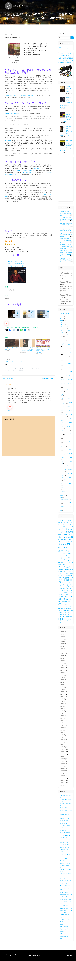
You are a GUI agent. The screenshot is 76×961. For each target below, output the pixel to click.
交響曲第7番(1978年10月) (11, 95)
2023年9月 (62, 699)
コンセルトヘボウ (22, 368)
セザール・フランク (66, 386)
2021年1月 (62, 775)
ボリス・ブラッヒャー (66, 441)
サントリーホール (66, 565)
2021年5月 (62, 766)
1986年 (62, 522)
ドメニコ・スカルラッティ (66, 858)
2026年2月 (62, 646)
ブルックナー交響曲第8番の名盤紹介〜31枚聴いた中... (66, 225)
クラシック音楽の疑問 (65, 313)
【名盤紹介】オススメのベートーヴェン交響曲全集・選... (66, 240)
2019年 (68, 524)
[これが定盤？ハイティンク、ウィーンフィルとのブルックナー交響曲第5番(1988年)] (27, 343)
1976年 (61, 520)
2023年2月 (62, 715)
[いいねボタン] (6, 323)
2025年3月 (62, 660)
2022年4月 (62, 739)
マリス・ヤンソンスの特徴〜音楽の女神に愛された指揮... (66, 219)
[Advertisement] (28, 216)
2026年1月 (62, 648)
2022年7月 (62, 732)
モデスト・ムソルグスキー (66, 894)
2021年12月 (63, 749)
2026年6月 (62, 636)
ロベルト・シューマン (66, 487)
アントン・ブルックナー (11, 361)
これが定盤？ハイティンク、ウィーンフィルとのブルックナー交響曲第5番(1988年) (27, 349)
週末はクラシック (65, 506)
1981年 (7, 368)
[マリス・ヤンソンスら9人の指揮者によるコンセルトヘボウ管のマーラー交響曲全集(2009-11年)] (43, 343)
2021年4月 (62, 768)
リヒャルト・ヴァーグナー (66, 905)
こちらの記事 (8, 140)
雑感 (61, 510)
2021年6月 (62, 763)
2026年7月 (62, 634)
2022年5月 (62, 737)
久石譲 (62, 491)
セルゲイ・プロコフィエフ (66, 847)
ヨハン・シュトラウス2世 (66, 899)
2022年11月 (63, 723)
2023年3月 (62, 713)
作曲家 (61, 320)
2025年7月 (62, 655)
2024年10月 (63, 670)
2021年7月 (62, 761)
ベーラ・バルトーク (66, 437)
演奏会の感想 (63, 495)
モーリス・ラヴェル (66, 449)
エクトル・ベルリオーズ (65, 818)
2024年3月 (62, 687)
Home (59, 6)
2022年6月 (62, 735)
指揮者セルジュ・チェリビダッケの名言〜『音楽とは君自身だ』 (66, 288)
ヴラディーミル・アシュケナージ (65, 621)
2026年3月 (62, 644)
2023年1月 (62, 718)
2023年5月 (62, 708)
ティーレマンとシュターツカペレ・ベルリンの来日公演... (66, 254)
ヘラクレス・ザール (66, 584)
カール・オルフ (65, 357)
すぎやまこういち (65, 383)
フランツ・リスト (65, 430)
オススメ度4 (13, 368)
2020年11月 (63, 780)
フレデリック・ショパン (65, 880)
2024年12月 (63, 665)
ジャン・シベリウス (66, 375)
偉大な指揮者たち (65, 499)
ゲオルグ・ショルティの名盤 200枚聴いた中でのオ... (66, 213)
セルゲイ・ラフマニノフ (65, 849)
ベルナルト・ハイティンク (34, 368)
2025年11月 (63, 653)
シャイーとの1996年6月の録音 (24, 170)
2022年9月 (62, 727)
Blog (69, 6)
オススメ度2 (68, 539)
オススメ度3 (65, 541)
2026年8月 (62, 631)
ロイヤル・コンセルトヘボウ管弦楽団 (14, 370)
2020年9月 (62, 785)
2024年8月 (62, 675)
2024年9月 (62, 672)
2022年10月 (63, 725)
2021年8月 (62, 759)
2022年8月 (62, 730)
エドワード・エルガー (66, 352)
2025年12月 (63, 651)
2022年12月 (63, 720)
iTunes (7, 290)
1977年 (66, 520)
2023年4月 (62, 711)
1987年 (67, 522)
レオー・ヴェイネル (66, 483)
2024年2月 (62, 689)
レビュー (20, 361)
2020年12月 (63, 778)
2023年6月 (62, 706)
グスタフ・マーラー (66, 367)
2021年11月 (63, 751)
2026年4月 (62, 641)
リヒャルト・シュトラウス (66, 908)
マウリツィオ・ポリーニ (67, 604)
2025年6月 (62, 658)
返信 (9, 410)
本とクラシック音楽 (66, 502)
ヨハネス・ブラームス (66, 457)
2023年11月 (63, 694)
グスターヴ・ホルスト (66, 363)
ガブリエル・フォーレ (66, 359)
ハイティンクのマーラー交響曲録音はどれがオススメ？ (66, 234)
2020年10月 (63, 783)
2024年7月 (62, 677)
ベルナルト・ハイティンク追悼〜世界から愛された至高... (66, 260)
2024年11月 (63, 667)
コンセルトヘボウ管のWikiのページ (14, 113)
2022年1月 (62, 747)
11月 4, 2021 (9, 34)
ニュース (62, 316)
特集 (61, 497)
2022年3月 (62, 742)
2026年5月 (62, 639)
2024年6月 (62, 679)
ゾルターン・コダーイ (66, 398)
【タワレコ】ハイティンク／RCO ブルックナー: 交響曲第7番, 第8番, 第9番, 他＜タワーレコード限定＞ (17, 264)
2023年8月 (62, 701)
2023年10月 (63, 696)
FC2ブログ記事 (37, 168)
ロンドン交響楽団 (67, 619)
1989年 (62, 524)
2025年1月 (62, 663)
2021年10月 (63, 754)
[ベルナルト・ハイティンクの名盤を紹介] (12, 343)
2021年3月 (62, 771)
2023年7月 (62, 703)
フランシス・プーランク (65, 873)
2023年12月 (63, 691)
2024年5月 (62, 682)
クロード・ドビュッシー (65, 835)
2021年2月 (62, 773)
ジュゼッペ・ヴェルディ (65, 840)
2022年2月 (62, 744)
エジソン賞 (61, 539)
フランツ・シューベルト (65, 876)
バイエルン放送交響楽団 (65, 580)
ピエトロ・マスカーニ (66, 410)
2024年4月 (62, 684)
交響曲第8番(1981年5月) (26, 95)
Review (64, 6)
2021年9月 (62, 756)
